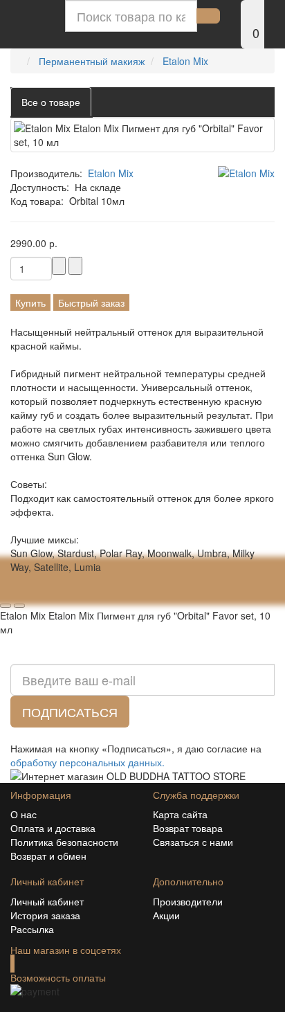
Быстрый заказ (91, 302)
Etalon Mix (111, 173)
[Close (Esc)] (5, 592)
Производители (188, 901)
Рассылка (32, 929)
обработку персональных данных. (87, 762)
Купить (30, 302)
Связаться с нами (193, 842)
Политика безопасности (64, 842)
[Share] (19, 592)
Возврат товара (188, 828)
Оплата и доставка (52, 828)
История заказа (45, 915)
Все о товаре (50, 102)
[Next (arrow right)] (19, 606)
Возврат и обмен (48, 855)
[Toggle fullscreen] (33, 592)
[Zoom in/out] (47, 592)
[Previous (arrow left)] (5, 606)
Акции (166, 915)
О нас (23, 814)
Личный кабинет (47, 901)
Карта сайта (180, 814)
